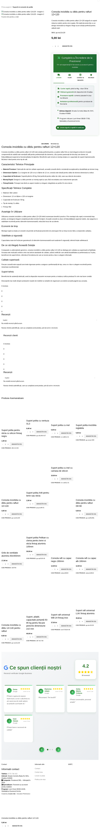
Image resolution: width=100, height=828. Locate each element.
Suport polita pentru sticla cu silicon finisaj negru (11, 433)
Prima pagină (6, 7)
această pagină (72, 281)
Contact (37, 768)
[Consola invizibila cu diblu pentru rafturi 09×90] (87, 462)
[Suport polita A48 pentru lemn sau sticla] (37, 462)
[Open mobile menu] (2, 2)
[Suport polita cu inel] (62, 412)
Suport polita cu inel (60, 425)
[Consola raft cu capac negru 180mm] (62, 528)
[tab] (45, 144)
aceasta (84, 281)
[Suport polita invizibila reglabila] (87, 412)
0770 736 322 (12, 774)
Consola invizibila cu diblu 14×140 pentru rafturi (11, 628)
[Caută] (91, 2)
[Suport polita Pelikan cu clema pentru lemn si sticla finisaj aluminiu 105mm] (37, 528)
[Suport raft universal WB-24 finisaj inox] (62, 583)
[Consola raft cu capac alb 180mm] (87, 528)
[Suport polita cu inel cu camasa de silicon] (62, 458)
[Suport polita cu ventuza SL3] (37, 410)
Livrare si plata (40, 776)
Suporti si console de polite (23, 7)
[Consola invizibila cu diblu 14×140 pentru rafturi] (12, 587)
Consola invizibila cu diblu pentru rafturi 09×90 (85, 503)
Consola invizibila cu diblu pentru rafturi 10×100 (11, 503)
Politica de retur (40, 779)
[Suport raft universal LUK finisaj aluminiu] (87, 583)
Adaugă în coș (67, 46)
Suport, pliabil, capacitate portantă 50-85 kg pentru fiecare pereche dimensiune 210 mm (37, 623)
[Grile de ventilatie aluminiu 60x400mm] (12, 528)
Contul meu (39, 772)
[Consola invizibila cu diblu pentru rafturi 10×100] (12, 462)
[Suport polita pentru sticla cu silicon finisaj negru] (12, 410)
